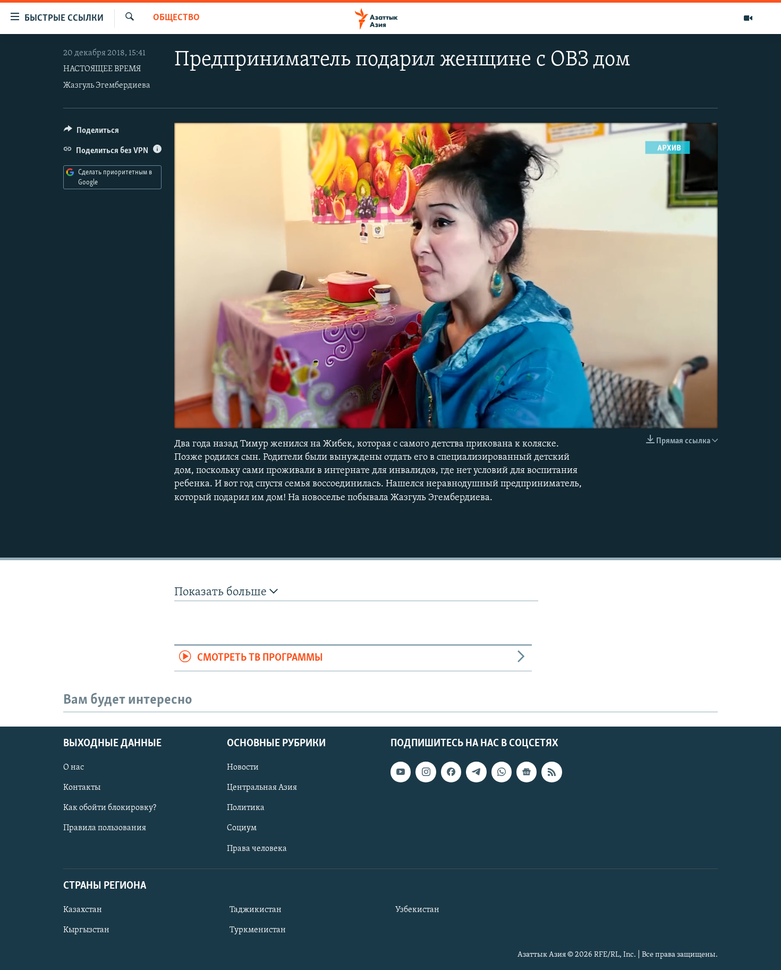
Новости (243, 767)
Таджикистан (256, 909)
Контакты (81, 787)
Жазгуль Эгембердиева (106, 85)
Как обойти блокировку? (109, 808)
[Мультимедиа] (748, 18)
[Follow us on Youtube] (400, 772)
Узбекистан (417, 909)
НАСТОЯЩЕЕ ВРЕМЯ (102, 69)
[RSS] (551, 772)
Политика (246, 808)
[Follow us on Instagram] (425, 772)
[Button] (91, 133)
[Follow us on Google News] (526, 772)
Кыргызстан (86, 929)
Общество (176, 18)
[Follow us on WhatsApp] (501, 772)
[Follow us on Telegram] (476, 772)
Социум (242, 828)
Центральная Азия (262, 787)
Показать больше (221, 592)
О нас (73, 767)
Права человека (257, 848)
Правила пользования (104, 828)
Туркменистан (258, 929)
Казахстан (82, 909)
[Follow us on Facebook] (451, 772)
